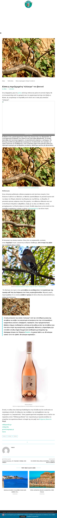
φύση (20, 93)
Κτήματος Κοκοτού (45, 419)
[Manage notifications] (3, 515)
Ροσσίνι (27, 332)
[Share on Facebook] (29, 442)
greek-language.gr (8, 429)
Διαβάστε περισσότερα (32, 516)
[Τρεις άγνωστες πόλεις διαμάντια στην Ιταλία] (42, 479)
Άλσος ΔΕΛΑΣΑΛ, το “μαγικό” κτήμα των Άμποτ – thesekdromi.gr (31, 286)
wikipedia (5, 427)
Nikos (5, 89)
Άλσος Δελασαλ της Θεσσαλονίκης (31, 187)
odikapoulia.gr (7, 424)
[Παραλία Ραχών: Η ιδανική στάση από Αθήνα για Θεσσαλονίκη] (15, 479)
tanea (4, 432)
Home (3, 81)
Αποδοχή (23, 516)
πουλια (9, 436)
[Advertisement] (28, 19)
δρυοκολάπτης (34, 208)
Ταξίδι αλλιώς (10, 81)
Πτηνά (15, 436)
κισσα (4, 436)
